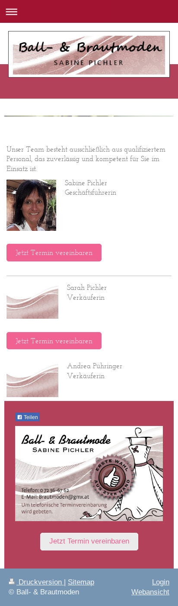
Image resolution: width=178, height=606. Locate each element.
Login (160, 582)
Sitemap (81, 582)
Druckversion (40, 582)
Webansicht (150, 592)
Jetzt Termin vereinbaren (54, 252)
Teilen (30, 417)
